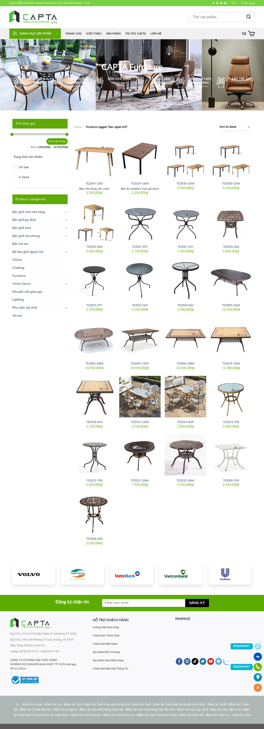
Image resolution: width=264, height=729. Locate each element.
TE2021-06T (140, 305)
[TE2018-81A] (94, 396)
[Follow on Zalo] (226, 661)
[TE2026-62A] (231, 221)
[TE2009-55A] (231, 455)
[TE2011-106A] (140, 455)
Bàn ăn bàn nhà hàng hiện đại (102, 709)
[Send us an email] (225, 3)
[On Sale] (15, 166)
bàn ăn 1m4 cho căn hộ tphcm (108, 704)
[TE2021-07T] (94, 279)
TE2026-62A (231, 246)
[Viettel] (82, 574)
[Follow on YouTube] (210, 661)
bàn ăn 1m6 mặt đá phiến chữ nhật (180, 704)
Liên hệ (156, 33)
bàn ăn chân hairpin (87, 715)
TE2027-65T (185, 246)
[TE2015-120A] (140, 396)
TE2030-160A (185, 183)
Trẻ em (17, 315)
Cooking (18, 267)
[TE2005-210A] (231, 279)
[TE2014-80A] (185, 396)
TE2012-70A (94, 480)
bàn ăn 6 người (66, 709)
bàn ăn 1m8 (217, 704)
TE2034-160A (140, 183)
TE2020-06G (185, 305)
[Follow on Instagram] (217, 3)
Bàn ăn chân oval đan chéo (158, 715)
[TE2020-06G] (185, 279)
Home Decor (21, 283)
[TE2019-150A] (231, 338)
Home (78, 127)
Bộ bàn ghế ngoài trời (27, 252)
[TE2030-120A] (231, 158)
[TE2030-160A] (185, 158)
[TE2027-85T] (140, 221)
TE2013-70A (231, 422)
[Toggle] (66, 212)
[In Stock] (15, 176)
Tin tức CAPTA (135, 33)
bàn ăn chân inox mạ (120, 715)
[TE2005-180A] (94, 338)
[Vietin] (131, 574)
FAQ (234, 3)
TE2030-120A (231, 183)
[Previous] (19, 573)
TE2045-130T (94, 183)
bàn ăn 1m (54, 704)
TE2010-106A (185, 480)
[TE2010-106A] (185, 455)
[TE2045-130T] (94, 158)
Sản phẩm (113, 33)
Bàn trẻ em (20, 243)
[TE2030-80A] (94, 221)
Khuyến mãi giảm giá (27, 291)
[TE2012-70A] (94, 455)
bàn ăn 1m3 (74, 704)
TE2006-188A (185, 363)
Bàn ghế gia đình (24, 220)
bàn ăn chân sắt (192, 715)
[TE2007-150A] (140, 338)
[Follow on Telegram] (218, 661)
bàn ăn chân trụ (219, 715)
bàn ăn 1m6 (142, 704)
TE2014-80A (185, 422)
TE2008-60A (94, 538)
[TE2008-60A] (94, 513)
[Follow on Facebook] (213, 3)
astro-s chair (34, 704)
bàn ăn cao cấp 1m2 (193, 709)
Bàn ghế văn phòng (26, 236)
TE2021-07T (94, 305)
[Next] (244, 573)
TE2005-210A (231, 305)
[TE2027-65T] (185, 221)
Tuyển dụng (248, 3)
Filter (51, 141)
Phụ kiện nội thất (24, 307)
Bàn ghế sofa (21, 228)
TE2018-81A (94, 422)
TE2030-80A (94, 246)
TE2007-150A (140, 363)
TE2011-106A (140, 480)
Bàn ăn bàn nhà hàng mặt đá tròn (151, 709)
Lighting (18, 299)
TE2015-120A (140, 422)
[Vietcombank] (180, 574)
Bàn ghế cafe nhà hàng (28, 212)
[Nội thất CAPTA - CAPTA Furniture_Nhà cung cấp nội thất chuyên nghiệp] (33, 17)
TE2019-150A (231, 363)
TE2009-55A (231, 480)
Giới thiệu (94, 33)
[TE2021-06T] (140, 279)
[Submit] (248, 17)
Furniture (19, 276)
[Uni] (230, 574)
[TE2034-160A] (140, 158)
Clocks (17, 259)
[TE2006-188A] (185, 338)
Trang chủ (73, 33)
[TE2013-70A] (231, 396)
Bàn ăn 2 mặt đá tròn (36, 709)
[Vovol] (33, 574)
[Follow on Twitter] (221, 3)
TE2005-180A (94, 363)
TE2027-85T (140, 246)
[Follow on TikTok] (195, 661)
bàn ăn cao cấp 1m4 (226, 709)
